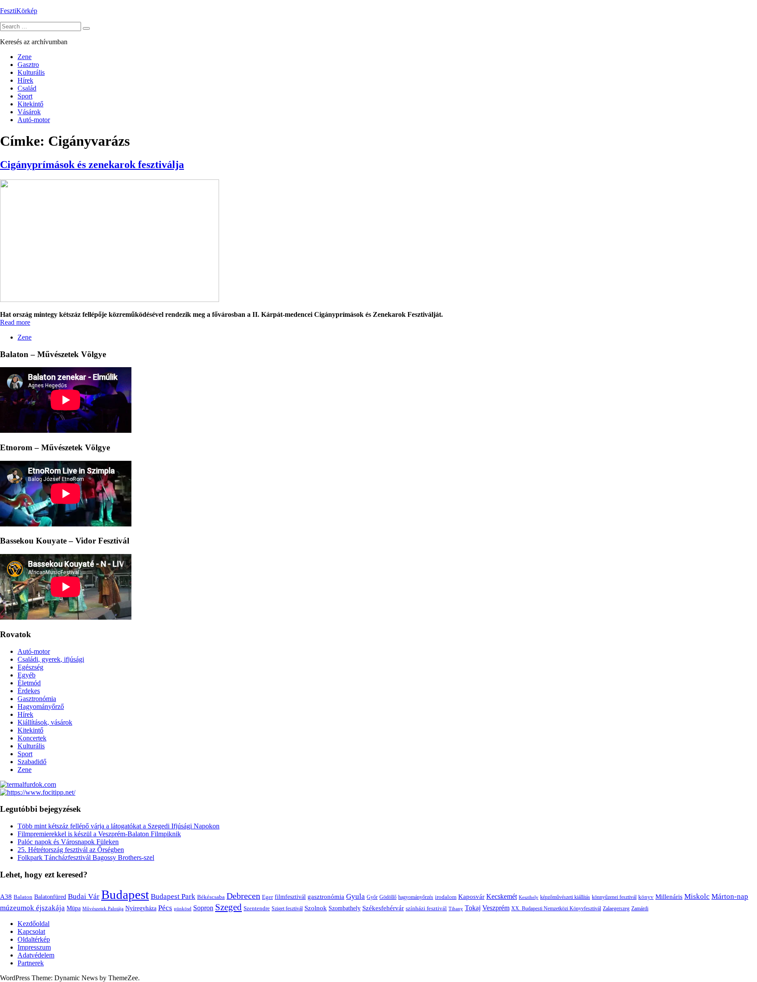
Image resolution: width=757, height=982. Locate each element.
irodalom (445, 897)
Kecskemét (501, 897)
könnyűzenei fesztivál (614, 897)
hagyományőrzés (415, 897)
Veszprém (495, 908)
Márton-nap (729, 896)
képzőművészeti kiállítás (565, 897)
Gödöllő (387, 897)
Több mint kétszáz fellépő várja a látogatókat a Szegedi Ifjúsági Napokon (118, 826)
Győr (372, 897)
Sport (25, 96)
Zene (25, 56)
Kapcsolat (31, 931)
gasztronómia (326, 896)
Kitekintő (30, 104)
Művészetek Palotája (103, 908)
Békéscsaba (211, 897)
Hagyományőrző (41, 706)
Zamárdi (639, 909)
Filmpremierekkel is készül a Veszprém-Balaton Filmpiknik (99, 834)
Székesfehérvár (383, 908)
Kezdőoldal (34, 923)
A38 (6, 896)
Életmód (29, 683)
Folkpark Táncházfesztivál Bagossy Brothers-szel (86, 857)
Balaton (23, 897)
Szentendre (257, 908)
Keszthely (528, 897)
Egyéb (26, 675)
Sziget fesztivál (287, 908)
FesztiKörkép (18, 10)
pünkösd (182, 908)
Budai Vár (83, 896)
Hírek (25, 80)
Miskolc (697, 896)
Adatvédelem (36, 955)
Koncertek (32, 738)
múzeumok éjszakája (32, 908)
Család (27, 88)
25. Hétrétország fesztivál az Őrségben (71, 849)
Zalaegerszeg (616, 908)
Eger (267, 897)
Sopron (203, 908)
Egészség (30, 667)
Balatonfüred (50, 897)
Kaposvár (471, 896)
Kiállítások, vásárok (45, 722)
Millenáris (669, 896)
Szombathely (345, 908)
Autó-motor (34, 119)
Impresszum (34, 947)
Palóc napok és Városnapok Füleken (68, 841)
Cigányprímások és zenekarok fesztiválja (92, 164)
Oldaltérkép (34, 939)
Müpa (74, 908)
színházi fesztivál (426, 908)
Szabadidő (32, 761)
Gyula (355, 896)
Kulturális (31, 72)
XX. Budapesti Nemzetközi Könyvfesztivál (556, 908)
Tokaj (473, 908)
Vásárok (29, 112)
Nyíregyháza (140, 908)
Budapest (125, 894)
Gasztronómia (37, 698)
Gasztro (28, 64)
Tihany (456, 908)
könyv (646, 897)
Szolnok (315, 908)
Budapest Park (173, 896)
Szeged (228, 907)
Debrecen (243, 896)
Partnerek (31, 963)
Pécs (165, 908)
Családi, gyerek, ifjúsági (51, 659)
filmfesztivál (290, 896)
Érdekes (29, 690)
